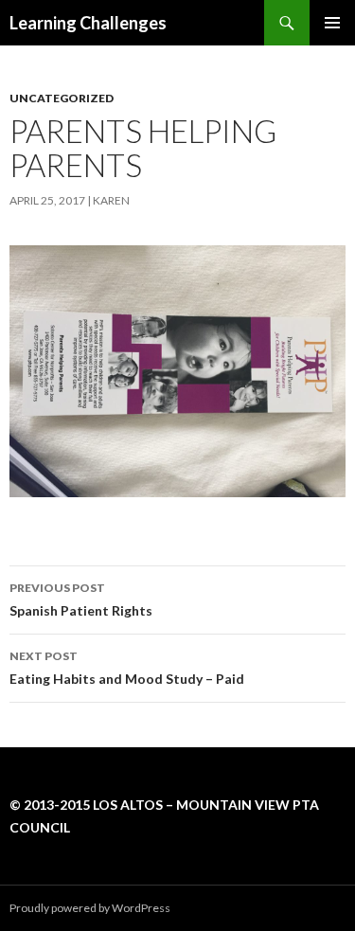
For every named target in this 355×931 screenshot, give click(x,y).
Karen (111, 200)
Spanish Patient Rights (80, 599)
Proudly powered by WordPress (89, 908)
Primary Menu (332, 22)
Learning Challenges (88, 22)
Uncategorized (61, 98)
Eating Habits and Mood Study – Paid (126, 668)
